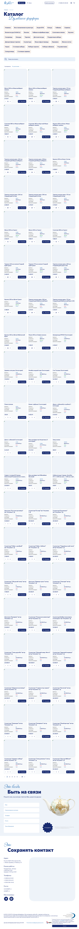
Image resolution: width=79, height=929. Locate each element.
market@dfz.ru (8, 889)
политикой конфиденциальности (62, 828)
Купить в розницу (49, 3)
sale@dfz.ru (7, 891)
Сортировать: (11, 66)
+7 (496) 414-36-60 (63, 3)
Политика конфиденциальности (35, 922)
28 (22, 776)
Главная (6, 9)
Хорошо (64, 925)
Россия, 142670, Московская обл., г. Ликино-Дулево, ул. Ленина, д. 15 (13, 861)
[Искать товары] (6, 59)
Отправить (47, 827)
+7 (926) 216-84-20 (8, 880)
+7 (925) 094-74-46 (9, 882)
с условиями (62, 920)
